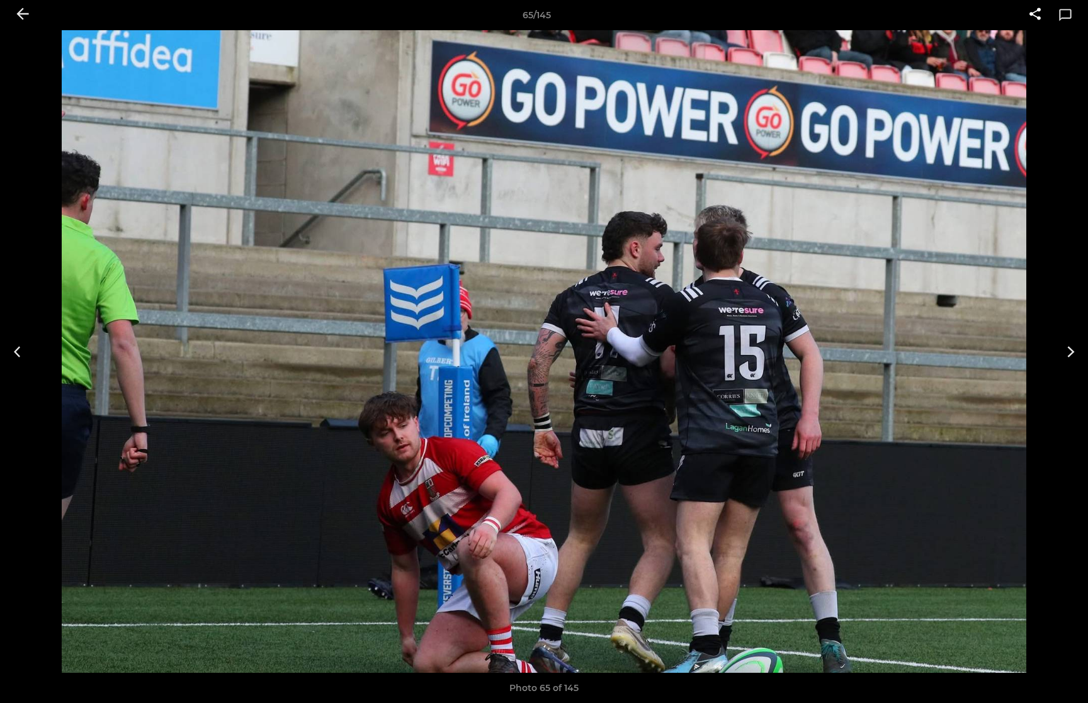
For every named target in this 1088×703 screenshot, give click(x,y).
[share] (1035, 15)
